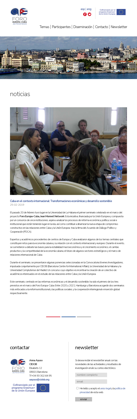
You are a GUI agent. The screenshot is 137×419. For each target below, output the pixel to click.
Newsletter (119, 27)
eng (89, 9)
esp (83, 9)
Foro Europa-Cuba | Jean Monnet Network (19, 16)
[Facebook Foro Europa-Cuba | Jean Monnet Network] (85, 15)
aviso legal (105, 388)
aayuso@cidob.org (39, 379)
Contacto (101, 27)
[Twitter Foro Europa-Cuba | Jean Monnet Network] (89, 15)
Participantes (61, 27)
